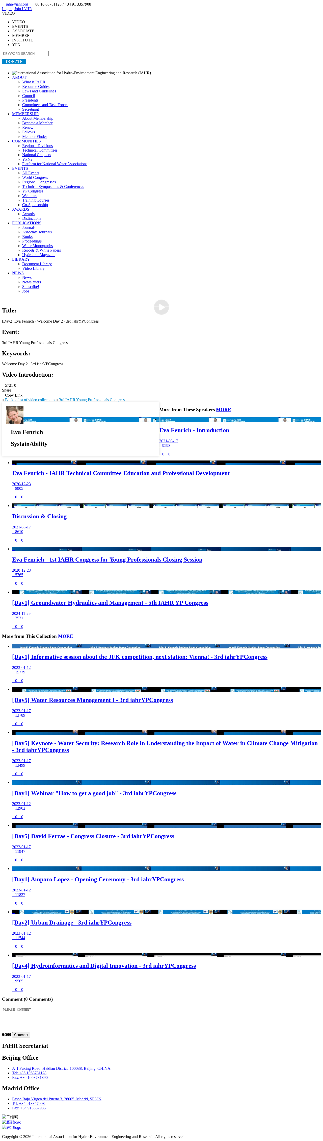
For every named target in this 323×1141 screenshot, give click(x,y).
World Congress (35, 177)
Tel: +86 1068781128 (29, 1073)
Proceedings (32, 241)
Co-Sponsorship (35, 205)
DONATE (14, 61)
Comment (21, 1035)
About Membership (37, 118)
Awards (28, 214)
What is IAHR (33, 82)
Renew (28, 127)
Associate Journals (37, 232)
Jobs (25, 291)
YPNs (27, 159)
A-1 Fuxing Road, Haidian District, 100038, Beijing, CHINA (61, 1068)
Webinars (29, 195)
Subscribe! (30, 286)
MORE (223, 409)
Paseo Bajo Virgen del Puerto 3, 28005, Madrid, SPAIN (56, 1099)
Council (28, 95)
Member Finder (34, 136)
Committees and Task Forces (45, 105)
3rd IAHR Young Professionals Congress (92, 400)
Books (27, 236)
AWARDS (20, 209)
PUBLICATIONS (26, 223)
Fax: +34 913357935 (29, 1108)
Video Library (33, 268)
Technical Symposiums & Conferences (53, 186)
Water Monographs (37, 246)
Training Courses (35, 200)
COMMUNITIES (26, 141)
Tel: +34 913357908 (28, 1103)
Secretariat (30, 109)
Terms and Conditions (205, 1136)
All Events (30, 173)
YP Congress (32, 191)
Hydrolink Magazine (38, 255)
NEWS (18, 273)
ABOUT (19, 77)
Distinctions (31, 218)
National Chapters (36, 155)
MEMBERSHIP (25, 114)
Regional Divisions (37, 145)
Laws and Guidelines (39, 91)
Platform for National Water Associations (54, 164)
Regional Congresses (39, 182)
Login (7, 9)
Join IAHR (23, 9)
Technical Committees (40, 150)
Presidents (30, 100)
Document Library (37, 264)
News (27, 277)
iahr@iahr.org (15, 4)
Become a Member (37, 123)
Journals (28, 227)
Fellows (28, 132)
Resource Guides (35, 86)
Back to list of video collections (30, 400)
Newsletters (31, 282)
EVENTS (20, 168)
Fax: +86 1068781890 (30, 1077)
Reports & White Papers (41, 250)
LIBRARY (21, 259)
